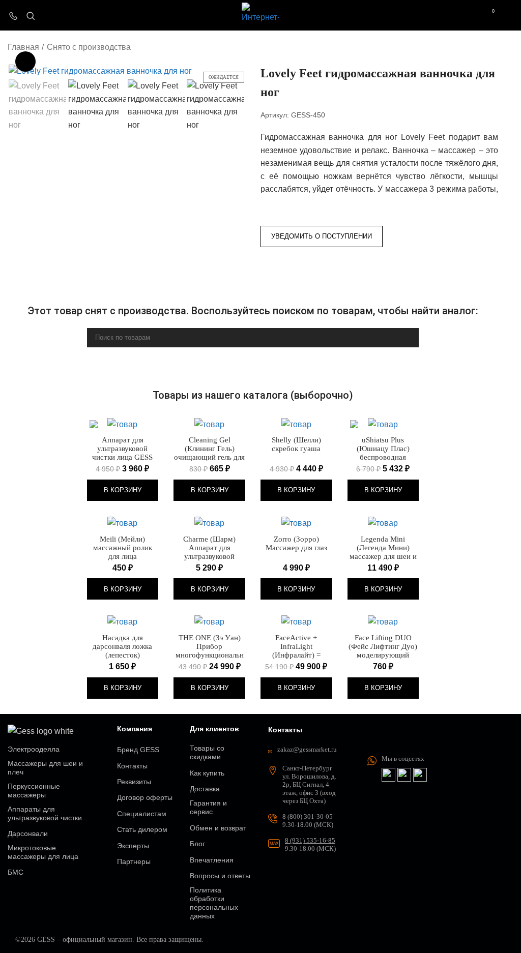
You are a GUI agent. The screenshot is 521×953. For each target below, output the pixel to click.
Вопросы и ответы (220, 876)
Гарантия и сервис (208, 807)
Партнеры (134, 861)
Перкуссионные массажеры (34, 790)
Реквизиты (134, 782)
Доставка (205, 789)
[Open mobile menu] (509, 15)
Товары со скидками (207, 752)
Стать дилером (142, 829)
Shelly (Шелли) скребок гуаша (296, 444)
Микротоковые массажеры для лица (43, 852)
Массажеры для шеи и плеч (45, 767)
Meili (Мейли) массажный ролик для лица (122, 547)
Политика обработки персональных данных (214, 903)
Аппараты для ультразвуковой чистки (45, 813)
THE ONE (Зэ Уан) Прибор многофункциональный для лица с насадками (210, 655)
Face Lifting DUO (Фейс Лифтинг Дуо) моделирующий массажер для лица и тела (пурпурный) (383, 655)
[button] (123, 490)
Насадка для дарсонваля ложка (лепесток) (122, 646)
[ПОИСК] (407, 337)
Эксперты (133, 846)
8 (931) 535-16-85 (310, 840)
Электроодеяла (34, 749)
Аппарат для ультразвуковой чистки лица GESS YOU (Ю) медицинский (122, 457)
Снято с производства (89, 47)
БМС (15, 872)
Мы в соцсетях (403, 758)
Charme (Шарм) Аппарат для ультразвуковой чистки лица (209, 552)
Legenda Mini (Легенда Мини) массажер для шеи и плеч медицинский (383, 552)
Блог (197, 844)
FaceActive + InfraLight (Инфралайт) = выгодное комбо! (296, 651)
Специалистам (141, 814)
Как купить (207, 773)
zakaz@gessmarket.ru (307, 749)
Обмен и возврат (218, 828)
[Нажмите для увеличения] (25, 61)
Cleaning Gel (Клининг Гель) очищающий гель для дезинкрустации (209, 453)
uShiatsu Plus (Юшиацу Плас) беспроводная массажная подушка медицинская (383, 457)
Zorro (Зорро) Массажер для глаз (296, 543)
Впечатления (212, 860)
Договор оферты (144, 797)
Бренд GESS (138, 750)
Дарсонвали (28, 833)
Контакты (132, 766)
